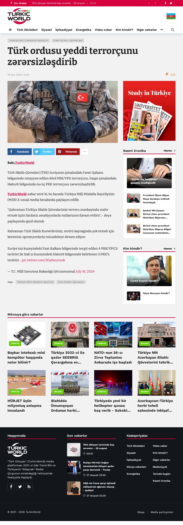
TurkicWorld (24, 163)
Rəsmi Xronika (161, 480)
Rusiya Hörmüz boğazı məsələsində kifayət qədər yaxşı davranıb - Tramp (98, 466)
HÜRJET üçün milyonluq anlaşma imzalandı (24, 406)
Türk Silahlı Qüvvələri (68, 40)
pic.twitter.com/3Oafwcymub (43, 260)
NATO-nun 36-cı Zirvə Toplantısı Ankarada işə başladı (113, 357)
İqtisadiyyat (134, 459)
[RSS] (29, 486)
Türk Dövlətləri (136, 445)
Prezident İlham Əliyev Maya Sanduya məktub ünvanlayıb (156, 199)
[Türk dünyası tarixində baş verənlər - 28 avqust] (73, 449)
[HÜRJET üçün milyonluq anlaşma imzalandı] (27, 383)
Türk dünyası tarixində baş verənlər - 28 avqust (58, 3)
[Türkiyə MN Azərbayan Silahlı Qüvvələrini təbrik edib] (157, 334)
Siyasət (145, 343)
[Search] (172, 29)
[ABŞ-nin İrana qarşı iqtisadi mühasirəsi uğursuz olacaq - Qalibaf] (73, 488)
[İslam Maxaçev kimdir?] (133, 296)
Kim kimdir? (160, 452)
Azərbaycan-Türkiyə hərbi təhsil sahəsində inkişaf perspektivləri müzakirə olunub (155, 410)
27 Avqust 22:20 (96, 495)
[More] (161, 29)
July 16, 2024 (85, 271)
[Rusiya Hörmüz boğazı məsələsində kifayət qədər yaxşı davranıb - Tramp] (73, 467)
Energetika (133, 473)
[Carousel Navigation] (152, 3)
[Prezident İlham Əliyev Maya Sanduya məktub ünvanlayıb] (133, 198)
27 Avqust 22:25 (96, 475)
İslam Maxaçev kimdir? (156, 293)
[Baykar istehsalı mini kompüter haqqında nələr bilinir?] (27, 334)
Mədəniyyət (160, 466)
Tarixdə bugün (161, 473)
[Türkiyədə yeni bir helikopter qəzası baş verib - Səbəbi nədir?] (113, 383)
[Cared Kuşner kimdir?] (149, 271)
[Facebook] (165, 3)
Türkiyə (15, 343)
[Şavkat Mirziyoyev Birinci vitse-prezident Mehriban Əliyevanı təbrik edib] (133, 213)
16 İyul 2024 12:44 (18, 74)
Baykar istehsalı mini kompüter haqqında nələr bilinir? (26, 357)
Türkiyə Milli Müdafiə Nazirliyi (28, 40)
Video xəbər (160, 445)
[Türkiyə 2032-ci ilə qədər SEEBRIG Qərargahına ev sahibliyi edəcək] (70, 334)
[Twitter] (171, 3)
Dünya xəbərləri (136, 466)
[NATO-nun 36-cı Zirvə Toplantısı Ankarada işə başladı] (113, 334)
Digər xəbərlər (161, 459)
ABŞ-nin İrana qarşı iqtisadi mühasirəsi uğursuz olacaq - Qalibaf (99, 487)
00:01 (89, 453)
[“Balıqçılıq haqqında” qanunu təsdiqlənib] (149, 173)
